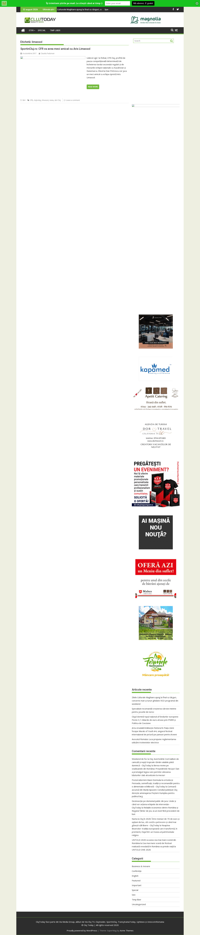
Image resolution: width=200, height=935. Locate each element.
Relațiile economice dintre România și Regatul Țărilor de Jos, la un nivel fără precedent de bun (155, 810)
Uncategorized (139, 904)
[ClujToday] (23, 29)
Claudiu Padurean (47, 53)
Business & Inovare (141, 866)
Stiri (31, 30)
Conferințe (136, 871)
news (51, 100)
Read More (93, 87)
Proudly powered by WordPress (82, 930)
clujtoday (37, 100)
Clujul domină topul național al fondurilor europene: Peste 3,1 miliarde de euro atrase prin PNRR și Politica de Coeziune (155, 720)
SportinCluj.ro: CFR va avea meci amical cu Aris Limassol (55, 48)
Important (136, 885)
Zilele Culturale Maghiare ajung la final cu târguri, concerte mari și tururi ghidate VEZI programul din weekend (155, 700)
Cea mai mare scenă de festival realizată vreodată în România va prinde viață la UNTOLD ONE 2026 (154, 846)
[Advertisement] (156, 73)
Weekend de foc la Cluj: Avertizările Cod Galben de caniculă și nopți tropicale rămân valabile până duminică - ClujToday (155, 762)
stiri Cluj (58, 100)
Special (42, 30)
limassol (45, 100)
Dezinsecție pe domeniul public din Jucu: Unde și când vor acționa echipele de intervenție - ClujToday (154, 804)
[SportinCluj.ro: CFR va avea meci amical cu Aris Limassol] (52, 58)
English (135, 875)
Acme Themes (126, 930)
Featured (136, 880)
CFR (31, 100)
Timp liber (55, 30)
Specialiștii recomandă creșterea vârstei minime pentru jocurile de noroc (98, 9)
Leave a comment (73, 100)
